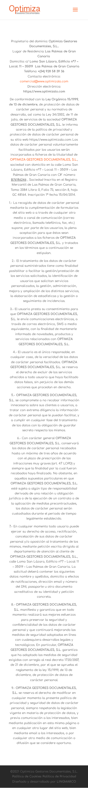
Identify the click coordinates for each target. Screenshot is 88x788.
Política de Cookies (27, 776)
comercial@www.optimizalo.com (44, 81)
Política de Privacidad (59, 776)
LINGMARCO (66, 781)
